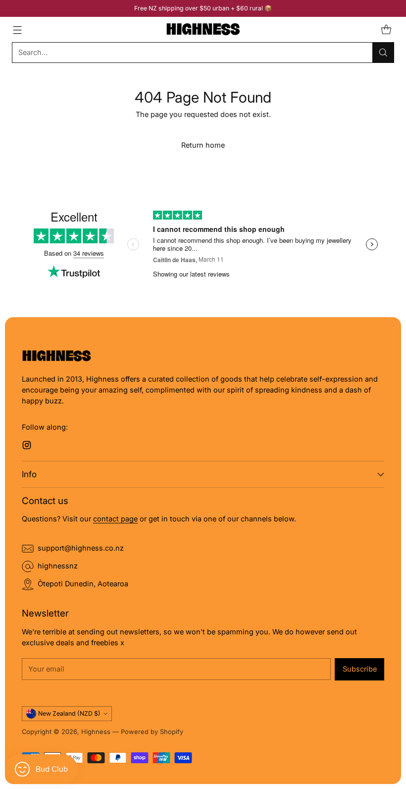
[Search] (383, 52)
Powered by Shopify (152, 731)
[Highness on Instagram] (27, 446)
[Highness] (203, 29)
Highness (95, 731)
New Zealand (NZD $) (69, 713)
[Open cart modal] (386, 29)
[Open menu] (17, 29)
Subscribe (360, 669)
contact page (115, 518)
